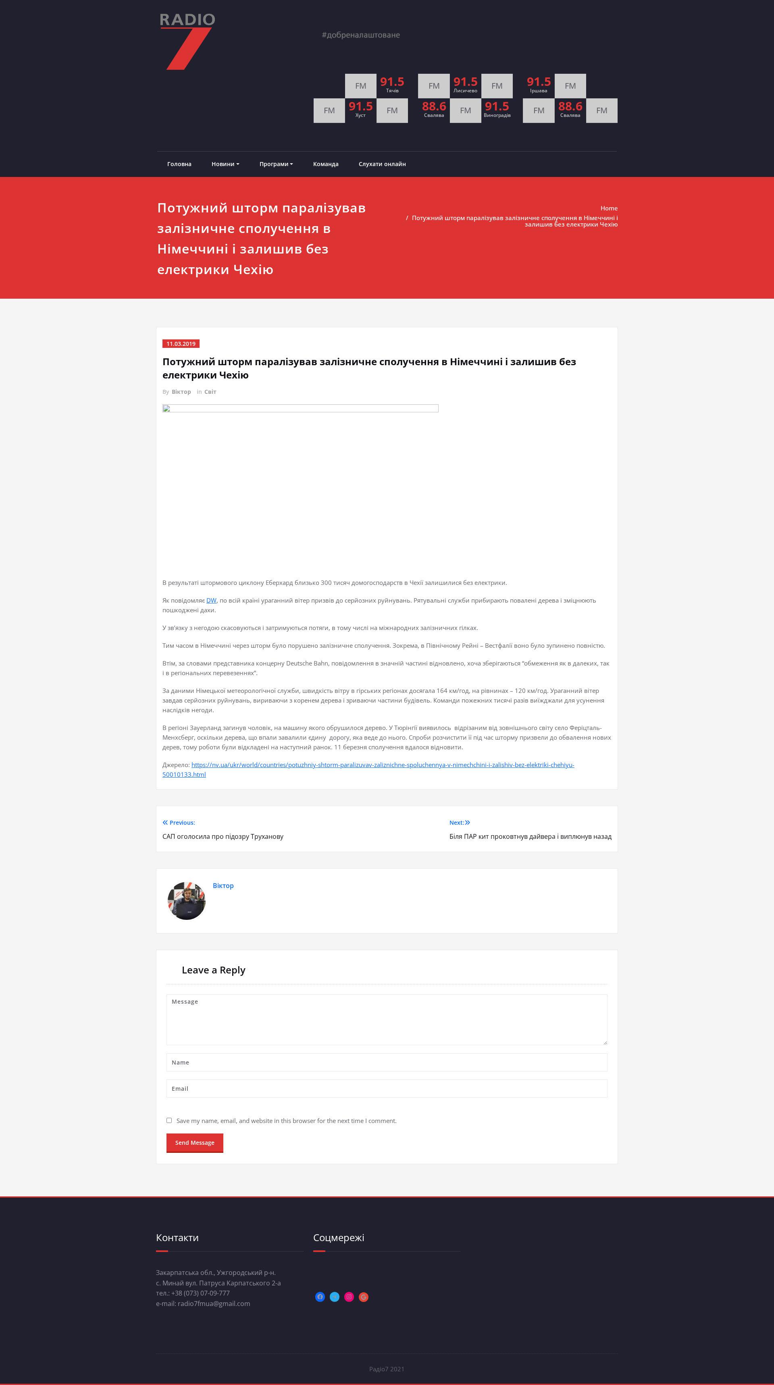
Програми (274, 164)
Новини (223, 164)
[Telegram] (334, 1297)
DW (211, 600)
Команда (326, 164)
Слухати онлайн (382, 164)
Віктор (181, 391)
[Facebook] (320, 1297)
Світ (210, 391)
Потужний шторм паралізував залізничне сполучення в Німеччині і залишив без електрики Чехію (515, 221)
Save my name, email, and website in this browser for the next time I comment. (287, 1121)
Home (609, 208)
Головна (179, 164)
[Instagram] (349, 1297)
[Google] (363, 1297)
